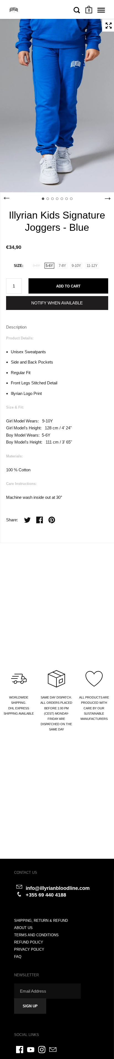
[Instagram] (41, 1049)
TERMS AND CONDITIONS (36, 935)
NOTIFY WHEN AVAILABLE (57, 303)
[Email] (52, 1049)
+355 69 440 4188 (46, 895)
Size (18, 266)
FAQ (17, 957)
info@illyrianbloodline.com (58, 888)
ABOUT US (23, 928)
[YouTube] (30, 1049)
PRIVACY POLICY (29, 949)
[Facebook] (19, 1049)
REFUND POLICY (28, 942)
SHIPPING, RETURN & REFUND (41, 920)
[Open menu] (101, 10)
